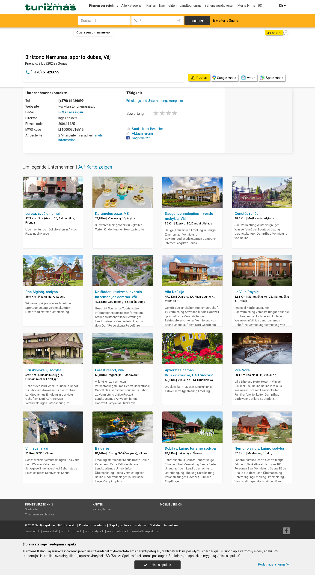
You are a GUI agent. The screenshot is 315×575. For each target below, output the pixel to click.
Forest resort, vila (109, 370)
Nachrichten (168, 5)
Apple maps (274, 78)
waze (251, 78)
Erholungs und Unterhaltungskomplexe (154, 101)
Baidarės (102, 448)
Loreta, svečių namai (42, 214)
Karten (151, 5)
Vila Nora (242, 370)
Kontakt (71, 525)
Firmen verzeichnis (103, 5)
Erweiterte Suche (225, 20)
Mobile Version (171, 504)
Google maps (226, 78)
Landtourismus (191, 5)
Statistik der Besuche (147, 129)
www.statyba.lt (94, 531)
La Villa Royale (247, 292)
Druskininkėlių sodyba (43, 370)
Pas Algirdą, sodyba (41, 292)
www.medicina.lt (117, 531)
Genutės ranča (247, 214)
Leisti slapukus (160, 565)
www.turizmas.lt (71, 531)
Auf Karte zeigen (95, 167)
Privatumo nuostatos (92, 525)
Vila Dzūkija (174, 292)
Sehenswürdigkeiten (220, 5)
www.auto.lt (50, 531)
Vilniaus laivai (36, 448)
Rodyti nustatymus (271, 564)
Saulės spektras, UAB (48, 525)
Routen (107, 509)
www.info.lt (33, 531)
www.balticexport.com (146, 531)
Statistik (155, 525)
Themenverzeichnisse (39, 514)
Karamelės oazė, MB (112, 214)
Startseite (31, 509)
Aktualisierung (142, 133)
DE (281, 5)
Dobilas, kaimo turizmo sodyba (190, 448)
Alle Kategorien (132, 5)
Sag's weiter (141, 138)
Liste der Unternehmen (94, 32)
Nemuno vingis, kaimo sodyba (259, 448)
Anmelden (171, 525)
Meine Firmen (250, 5)
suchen (197, 20)
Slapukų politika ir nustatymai (127, 525)
